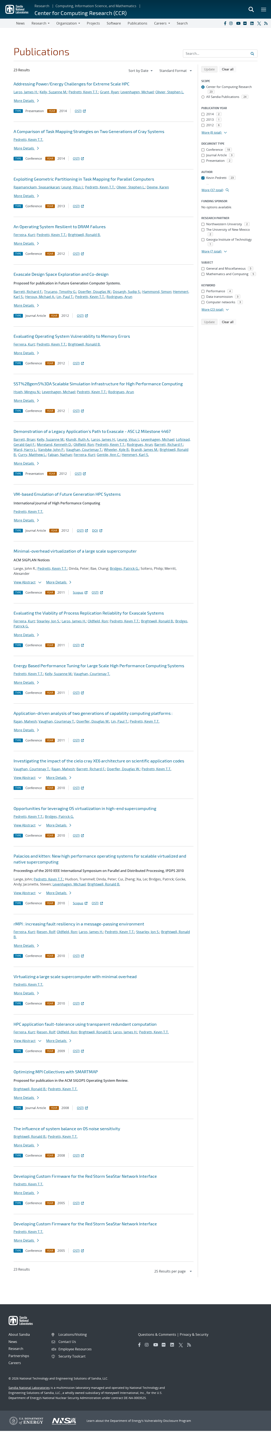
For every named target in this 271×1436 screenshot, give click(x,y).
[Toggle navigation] (8, 23)
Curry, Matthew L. (32, 454)
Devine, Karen (158, 187)
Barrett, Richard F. (28, 291)
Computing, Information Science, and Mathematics (95, 6)
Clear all (229, 69)
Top (258, 1431)
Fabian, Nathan (60, 454)
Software (114, 23)
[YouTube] (238, 23)
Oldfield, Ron (83, 444)
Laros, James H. (26, 92)
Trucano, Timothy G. (60, 291)
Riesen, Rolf (46, 931)
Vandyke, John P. (51, 449)
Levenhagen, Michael (137, 92)
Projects (93, 23)
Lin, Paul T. (65, 296)
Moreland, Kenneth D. (54, 444)
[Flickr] (245, 23)
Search (182, 23)
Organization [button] (66, 23)
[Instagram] (231, 23)
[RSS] (266, 23)
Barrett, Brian (24, 439)
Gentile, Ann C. (108, 454)
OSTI (78, 111)
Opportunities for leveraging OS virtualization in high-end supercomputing (85, 808)
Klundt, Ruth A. (78, 439)
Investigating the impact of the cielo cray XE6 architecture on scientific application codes (99, 760)
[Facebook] (224, 23)
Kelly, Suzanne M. (53, 92)
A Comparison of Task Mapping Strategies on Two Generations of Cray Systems (89, 131)
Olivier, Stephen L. (169, 92)
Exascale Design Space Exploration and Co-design (61, 274)
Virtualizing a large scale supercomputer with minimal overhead (75, 976)
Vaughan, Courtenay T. (84, 449)
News (20, 23)
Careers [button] (160, 23)
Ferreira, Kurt (24, 234)
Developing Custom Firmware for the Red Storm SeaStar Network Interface (85, 1176)
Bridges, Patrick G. (124, 568)
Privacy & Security (194, 1334)
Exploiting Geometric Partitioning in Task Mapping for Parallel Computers (84, 178)
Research (42, 6)
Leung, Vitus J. (72, 187)
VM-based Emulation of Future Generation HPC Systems (67, 494)
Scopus (78, 592)
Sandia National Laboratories (29, 1388)
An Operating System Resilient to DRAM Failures (60, 226)
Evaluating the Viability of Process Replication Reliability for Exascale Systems (89, 612)
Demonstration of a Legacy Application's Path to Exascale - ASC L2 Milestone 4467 (92, 431)
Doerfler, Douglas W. (94, 291)
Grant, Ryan (109, 92)
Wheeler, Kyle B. (116, 449)
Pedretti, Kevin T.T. (83, 92)
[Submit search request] (252, 53)
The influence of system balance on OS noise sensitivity (67, 1128)
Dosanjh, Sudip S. (127, 291)
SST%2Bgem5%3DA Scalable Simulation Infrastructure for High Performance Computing (98, 383)
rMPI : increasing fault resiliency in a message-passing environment (79, 923)
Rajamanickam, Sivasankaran (37, 187)
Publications (137, 23)
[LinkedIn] (252, 23)
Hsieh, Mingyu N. (27, 392)
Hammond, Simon (156, 291)
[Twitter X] (259, 23)
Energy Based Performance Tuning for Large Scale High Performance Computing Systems (99, 665)
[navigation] (141, 70)
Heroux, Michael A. (40, 296)
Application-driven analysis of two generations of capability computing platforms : (93, 713)
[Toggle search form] (251, 9)
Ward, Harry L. (25, 449)
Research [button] (39, 23)
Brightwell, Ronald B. (84, 234)
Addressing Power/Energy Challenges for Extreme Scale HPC (71, 83)
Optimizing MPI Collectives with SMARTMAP (56, 1071)
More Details (24, 100)
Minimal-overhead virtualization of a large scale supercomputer (75, 550)
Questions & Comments (157, 1334)
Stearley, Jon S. (48, 621)
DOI (95, 530)
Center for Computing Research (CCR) (81, 13)
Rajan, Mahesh (25, 721)
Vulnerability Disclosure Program (167, 1421)
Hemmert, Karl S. (135, 454)
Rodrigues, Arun (119, 296)
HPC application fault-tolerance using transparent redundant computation (85, 1024)
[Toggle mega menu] (263, 9)
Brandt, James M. (144, 449)
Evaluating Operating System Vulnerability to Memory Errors (72, 336)
